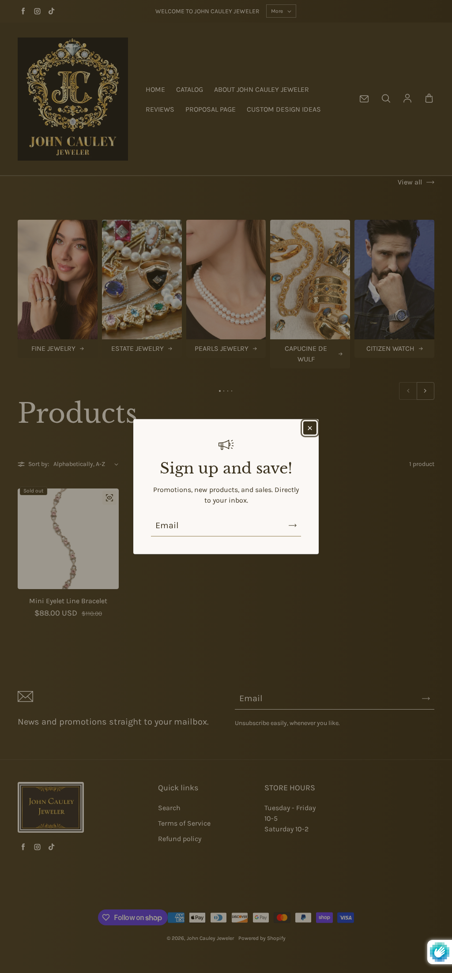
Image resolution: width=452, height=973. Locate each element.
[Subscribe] (293, 526)
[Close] (309, 427)
